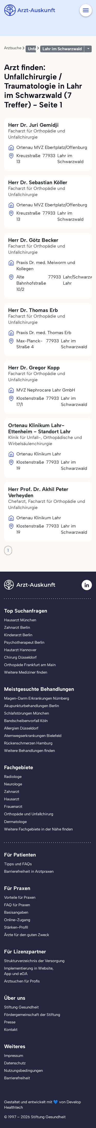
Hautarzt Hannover (20, 650)
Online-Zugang (17, 920)
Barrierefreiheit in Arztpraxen (29, 871)
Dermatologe (15, 821)
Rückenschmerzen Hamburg (28, 743)
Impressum (13, 1055)
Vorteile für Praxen (19, 897)
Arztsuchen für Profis (22, 981)
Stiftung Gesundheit (21, 1007)
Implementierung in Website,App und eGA (29, 971)
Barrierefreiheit (17, 1078)
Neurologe (13, 784)
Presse (9, 1022)
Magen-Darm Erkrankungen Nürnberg (36, 698)
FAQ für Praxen (17, 905)
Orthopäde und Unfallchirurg (28, 814)
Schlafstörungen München (26, 713)
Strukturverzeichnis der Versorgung (34, 961)
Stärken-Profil (16, 927)
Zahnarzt (11, 791)
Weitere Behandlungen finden (29, 750)
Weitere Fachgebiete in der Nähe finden (38, 829)
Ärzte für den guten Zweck (26, 934)
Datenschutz (15, 1063)
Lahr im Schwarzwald (62, 48)
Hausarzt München (20, 620)
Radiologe (13, 776)
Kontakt (10, 1029)
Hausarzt (11, 799)
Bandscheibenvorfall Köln (26, 720)
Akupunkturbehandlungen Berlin (31, 705)
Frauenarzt (13, 806)
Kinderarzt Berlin (18, 635)
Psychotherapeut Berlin (24, 642)
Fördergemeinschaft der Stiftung (32, 1014)
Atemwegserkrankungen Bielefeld (32, 735)
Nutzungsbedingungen (23, 1070)
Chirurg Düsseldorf (20, 657)
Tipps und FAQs (18, 864)
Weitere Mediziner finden (25, 672)
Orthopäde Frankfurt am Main (30, 665)
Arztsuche (12, 48)
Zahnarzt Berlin (17, 627)
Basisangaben (16, 912)
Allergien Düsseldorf (21, 728)
